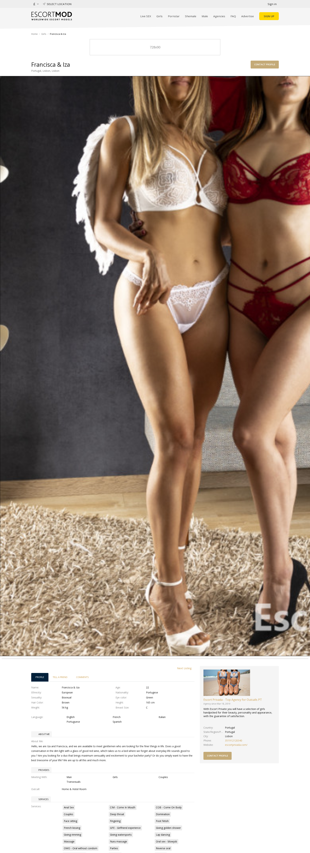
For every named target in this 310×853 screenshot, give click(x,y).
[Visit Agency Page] (226, 682)
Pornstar (174, 16)
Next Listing (184, 668)
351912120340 (233, 740)
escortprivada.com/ (236, 744)
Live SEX (145, 16)
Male (205, 16)
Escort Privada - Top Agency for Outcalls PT (232, 700)
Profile (40, 677)
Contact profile (264, 64)
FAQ (233, 16)
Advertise (247, 16)
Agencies (219, 16)
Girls (159, 16)
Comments (82, 677)
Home (34, 34)
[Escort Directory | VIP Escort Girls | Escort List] (51, 16)
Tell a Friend (60, 677)
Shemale (190, 16)
